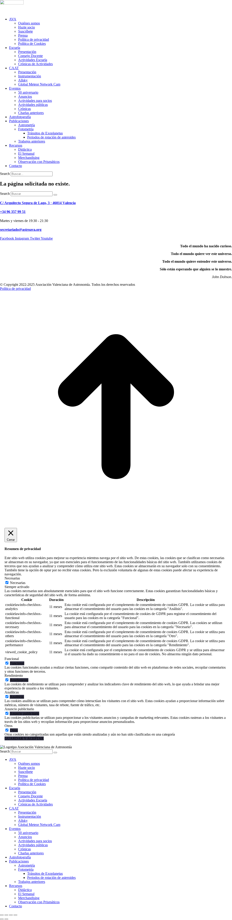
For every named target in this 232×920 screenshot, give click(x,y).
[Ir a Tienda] (116, 521)
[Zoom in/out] (15, 915)
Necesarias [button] (12, 578)
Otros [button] (8, 726)
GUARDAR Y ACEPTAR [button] (24, 738)
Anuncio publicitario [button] (19, 709)
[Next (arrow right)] (6, 919)
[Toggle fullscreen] (11, 915)
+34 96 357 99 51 (13, 212)
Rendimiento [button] (14, 675)
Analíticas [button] (12, 692)
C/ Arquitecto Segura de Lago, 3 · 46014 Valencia (38, 203)
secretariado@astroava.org (20, 229)
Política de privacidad (15, 289)
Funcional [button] (12, 659)
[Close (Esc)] (2, 915)
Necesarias (17, 583)
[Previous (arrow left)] (2, 919)
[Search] (55, 194)
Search (5, 174)
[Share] (6, 915)
